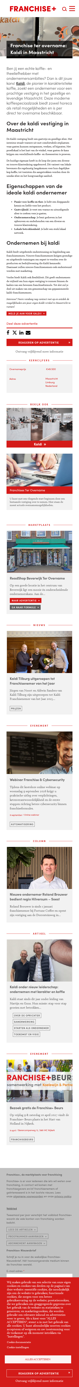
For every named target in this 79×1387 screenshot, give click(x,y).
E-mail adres (14, 1271)
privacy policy (62, 1196)
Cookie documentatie (19, 1342)
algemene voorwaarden (28, 1196)
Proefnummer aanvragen (26, 1236)
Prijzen (16, 708)
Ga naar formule (24, 607)
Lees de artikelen (20, 1229)
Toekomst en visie (26, 1034)
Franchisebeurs (22, 1139)
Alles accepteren (38, 1359)
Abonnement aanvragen (25, 1243)
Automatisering (22, 824)
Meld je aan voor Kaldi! (25, 313)
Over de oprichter (27, 1015)
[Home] (33, 8)
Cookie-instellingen (18, 1347)
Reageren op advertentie (38, 1373)
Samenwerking (24, 1021)
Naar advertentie (24, 600)
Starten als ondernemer (31, 1028)
